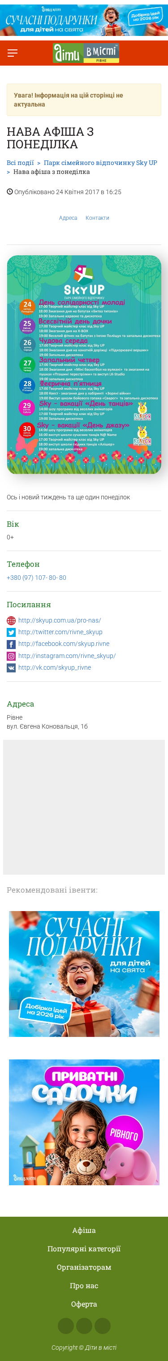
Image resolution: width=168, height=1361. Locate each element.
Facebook (66, 1326)
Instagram (84, 1326)
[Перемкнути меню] (12, 53)
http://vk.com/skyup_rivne (54, 667)
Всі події (20, 162)
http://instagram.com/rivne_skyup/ (67, 655)
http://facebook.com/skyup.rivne (63, 643)
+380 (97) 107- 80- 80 (36, 577)
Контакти (97, 218)
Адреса (68, 218)
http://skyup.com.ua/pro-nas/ (59, 620)
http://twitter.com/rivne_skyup (60, 632)
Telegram (103, 1326)
